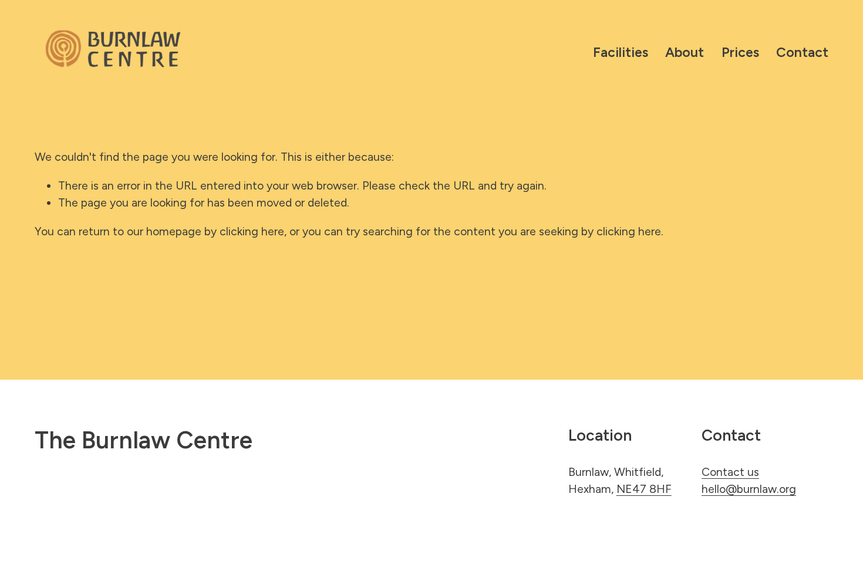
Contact (802, 52)
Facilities (620, 52)
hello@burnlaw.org (749, 489)
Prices (740, 52)
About (684, 52)
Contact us (730, 472)
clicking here (252, 231)
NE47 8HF (644, 489)
